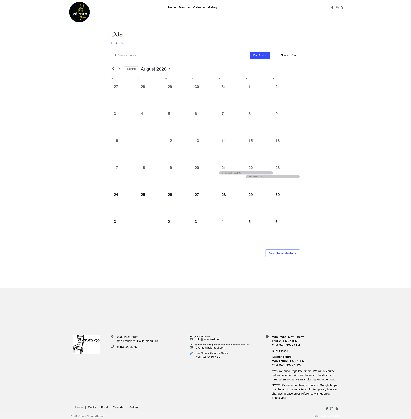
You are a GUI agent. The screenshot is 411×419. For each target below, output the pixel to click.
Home (79, 407)
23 (277, 167)
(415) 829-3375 (127, 346)
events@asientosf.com (210, 347)
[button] (332, 7)
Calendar (118, 407)
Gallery (134, 407)
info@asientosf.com (208, 339)
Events (114, 43)
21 (224, 167)
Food (104, 407)
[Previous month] (113, 69)
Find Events (260, 55)
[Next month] (119, 69)
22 (251, 167)
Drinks (92, 407)
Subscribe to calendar (281, 253)
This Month (131, 68)
